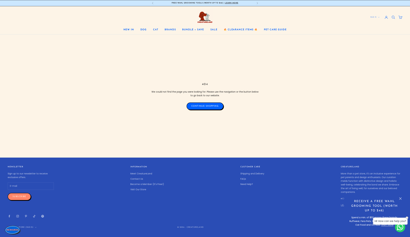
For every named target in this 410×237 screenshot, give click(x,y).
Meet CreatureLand (141, 173)
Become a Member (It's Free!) (147, 184)
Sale (213, 30)
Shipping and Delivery (252, 173)
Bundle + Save (193, 30)
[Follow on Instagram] (17, 216)
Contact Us (136, 178)
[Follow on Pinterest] (26, 216)
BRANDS (170, 30)
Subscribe (19, 197)
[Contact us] (400, 227)
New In (128, 30)
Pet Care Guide (275, 30)
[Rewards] (12, 230)
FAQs (243, 178)
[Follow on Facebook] (9, 216)
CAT (155, 30)
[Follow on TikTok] (34, 216)
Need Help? (246, 184)
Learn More (231, 3)
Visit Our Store (138, 189)
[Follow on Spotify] (42, 216)
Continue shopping (205, 106)
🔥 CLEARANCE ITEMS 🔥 (241, 30)
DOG (143, 30)
